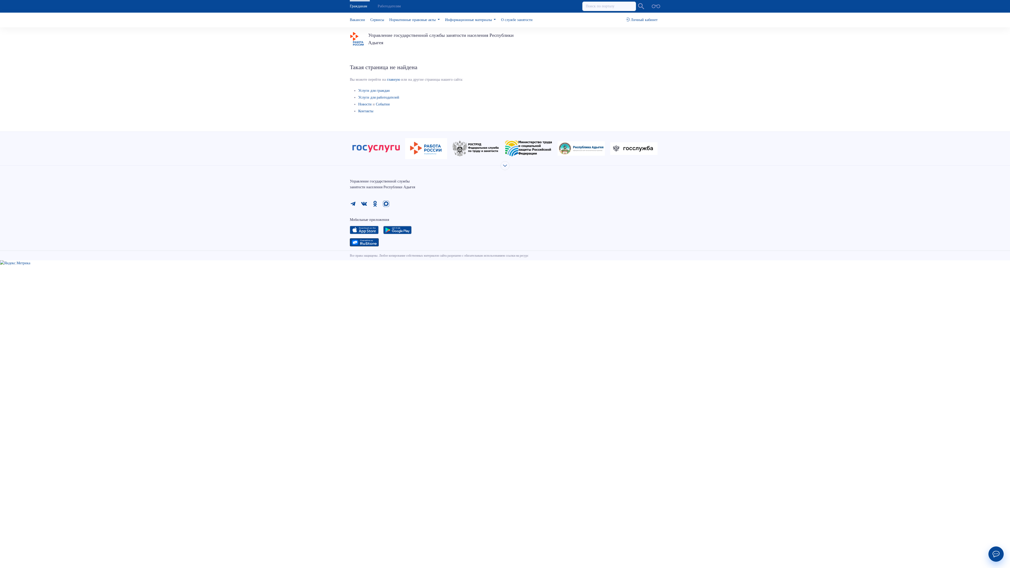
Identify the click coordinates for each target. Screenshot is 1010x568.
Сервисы (377, 20)
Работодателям (389, 6)
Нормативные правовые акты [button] (413, 20)
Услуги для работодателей (378, 97)
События (383, 104)
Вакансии (357, 20)
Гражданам (358, 6)
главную (393, 80)
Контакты (365, 111)
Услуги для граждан (374, 91)
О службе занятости (517, 20)
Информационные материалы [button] (469, 20)
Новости (365, 104)
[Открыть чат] (996, 554)
